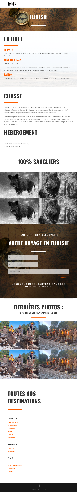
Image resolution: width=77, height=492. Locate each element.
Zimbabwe (11, 438)
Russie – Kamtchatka (15, 465)
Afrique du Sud (13, 423)
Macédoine (11, 451)
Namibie (10, 432)
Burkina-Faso (12, 426)
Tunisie (10, 435)
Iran (9, 462)
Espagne (11, 448)
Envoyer (63, 277)
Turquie (10, 471)
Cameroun (11, 429)
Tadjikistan (11, 468)
